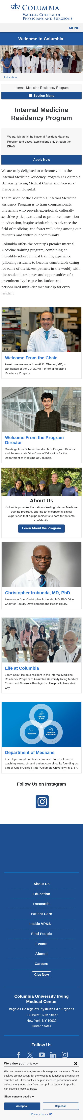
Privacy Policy (40, 1114)
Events (41, 944)
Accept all (22, 1106)
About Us (41, 884)
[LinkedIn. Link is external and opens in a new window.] (53, 1055)
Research (41, 904)
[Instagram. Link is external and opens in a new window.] (64, 1055)
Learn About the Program (41, 528)
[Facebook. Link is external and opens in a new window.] (18, 1055)
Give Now (41, 974)
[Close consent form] (76, 1063)
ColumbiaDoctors (41, 861)
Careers (41, 964)
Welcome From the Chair (41, 342)
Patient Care (41, 914)
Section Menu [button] (43, 95)
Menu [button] (74, 28)
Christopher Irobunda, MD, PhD (41, 575)
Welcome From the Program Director (41, 425)
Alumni (41, 954)
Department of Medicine (41, 737)
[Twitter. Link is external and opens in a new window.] (30, 1055)
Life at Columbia (41, 655)
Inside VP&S (43, 925)
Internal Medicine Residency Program (41, 87)
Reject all (60, 1106)
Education (10, 77)
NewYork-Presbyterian (41, 848)
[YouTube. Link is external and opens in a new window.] (41, 1055)
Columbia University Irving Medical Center (41, 836)
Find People (41, 934)
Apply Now (49, 161)
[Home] (41, 11)
